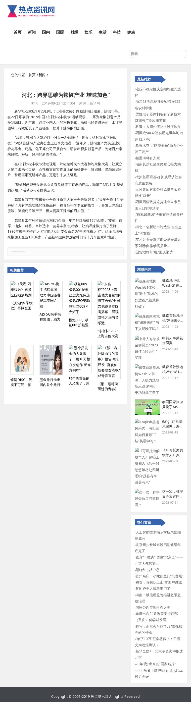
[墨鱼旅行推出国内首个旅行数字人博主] (51, 360)
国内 (46, 32)
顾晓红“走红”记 (147, 569)
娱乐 (89, 32)
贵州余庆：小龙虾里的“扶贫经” (159, 576)
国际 (60, 32)
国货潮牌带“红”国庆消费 (154, 252)
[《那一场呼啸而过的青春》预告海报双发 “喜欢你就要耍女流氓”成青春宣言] (109, 362)
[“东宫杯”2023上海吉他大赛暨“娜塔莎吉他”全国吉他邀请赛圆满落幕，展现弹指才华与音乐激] (109, 303)
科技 (117, 32)
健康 (131, 32)
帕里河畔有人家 (148, 158)
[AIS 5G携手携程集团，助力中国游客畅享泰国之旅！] (51, 295)
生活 (103, 32)
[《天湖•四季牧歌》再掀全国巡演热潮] (22, 289)
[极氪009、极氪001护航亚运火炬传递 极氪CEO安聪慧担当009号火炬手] (80, 298)
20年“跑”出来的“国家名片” (156, 663)
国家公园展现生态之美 (153, 607)
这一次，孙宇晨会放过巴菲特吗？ (172, 496)
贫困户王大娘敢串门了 (153, 588)
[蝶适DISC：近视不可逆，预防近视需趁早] (22, 360)
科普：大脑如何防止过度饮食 (158, 126)
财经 (74, 32)
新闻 (32, 32)
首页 (18, 32)
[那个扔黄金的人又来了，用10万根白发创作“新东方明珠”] (80, 359)
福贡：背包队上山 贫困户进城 (159, 582)
